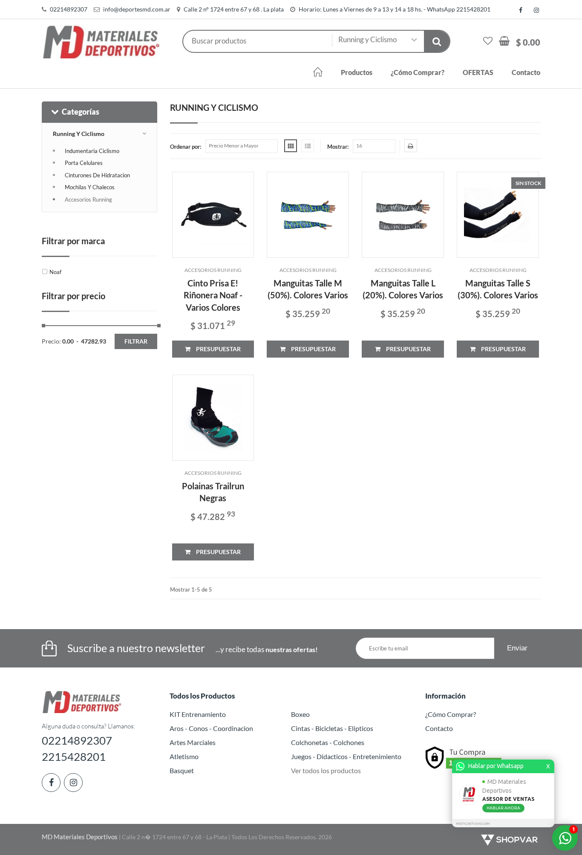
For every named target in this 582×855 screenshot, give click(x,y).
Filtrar (135, 341)
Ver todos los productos (326, 770)
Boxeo (300, 714)
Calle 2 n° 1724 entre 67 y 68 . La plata (234, 9)
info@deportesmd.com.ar (136, 9)
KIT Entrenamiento (198, 714)
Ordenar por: (185, 146)
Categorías (80, 111)
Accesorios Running (88, 199)
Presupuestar (218, 348)
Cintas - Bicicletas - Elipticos (332, 728)
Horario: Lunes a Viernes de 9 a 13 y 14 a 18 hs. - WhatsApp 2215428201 (394, 9)
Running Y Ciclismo (78, 133)
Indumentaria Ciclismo (92, 150)
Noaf (55, 272)
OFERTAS (478, 72)
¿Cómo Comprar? (417, 72)
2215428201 (74, 756)
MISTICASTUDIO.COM (473, 824)
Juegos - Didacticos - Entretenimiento (346, 756)
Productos (356, 72)
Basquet (182, 770)
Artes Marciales (193, 742)
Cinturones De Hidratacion (97, 175)
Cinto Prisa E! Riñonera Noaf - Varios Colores (213, 295)
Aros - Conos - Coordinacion (211, 728)
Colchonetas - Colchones (327, 742)
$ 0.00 (528, 42)
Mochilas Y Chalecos (90, 187)
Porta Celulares (84, 162)
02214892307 (68, 9)
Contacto (526, 72)
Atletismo (184, 756)
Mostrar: (338, 146)
